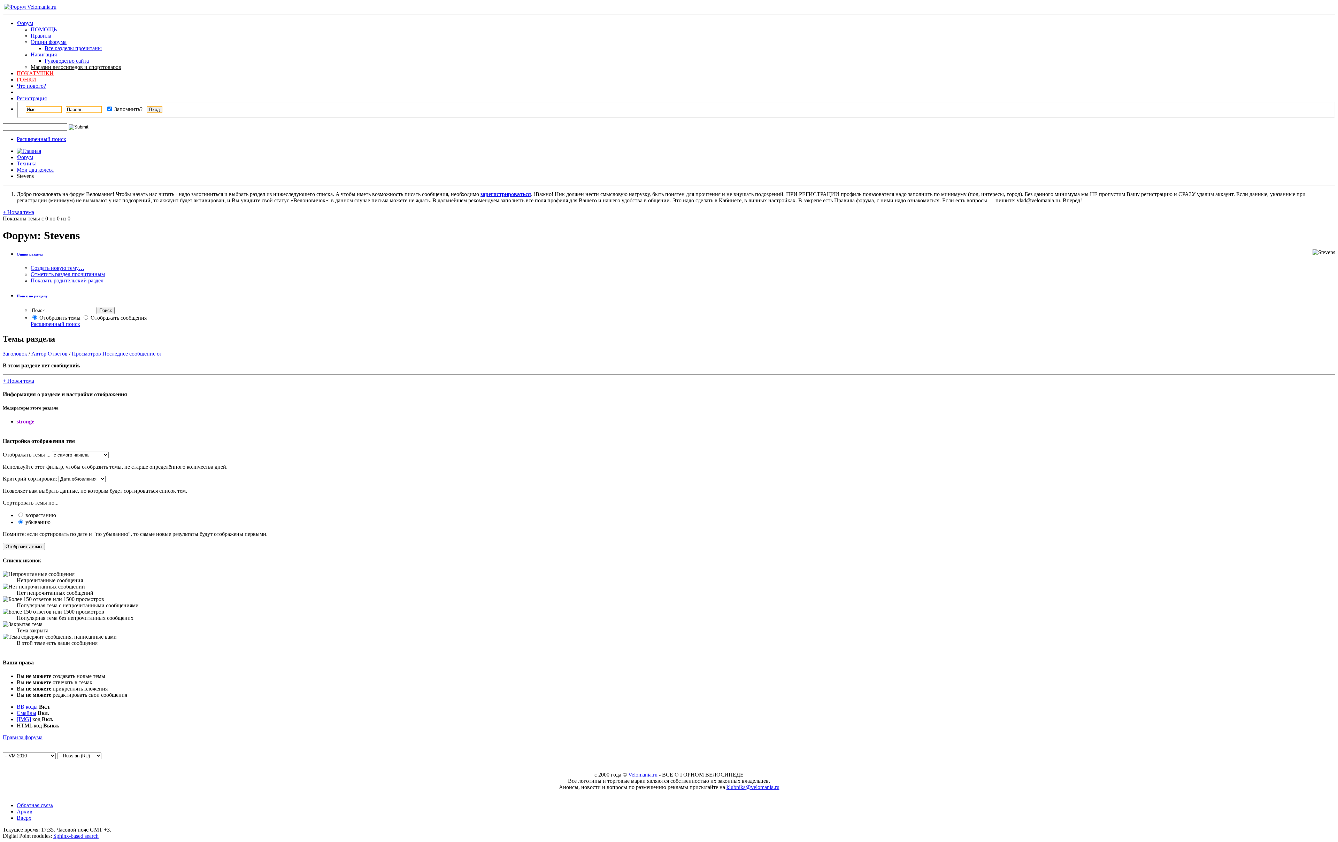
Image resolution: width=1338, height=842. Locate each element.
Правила (41, 36)
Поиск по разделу (32, 296)
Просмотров (86, 354)
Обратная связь (35, 805)
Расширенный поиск (41, 139)
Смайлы (26, 713)
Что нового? (31, 86)
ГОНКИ (26, 80)
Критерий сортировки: (30, 479)
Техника (27, 163)
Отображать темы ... (27, 455)
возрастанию (40, 515)
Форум (25, 23)
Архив (24, 811)
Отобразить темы (59, 318)
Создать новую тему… (57, 268)
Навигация (44, 54)
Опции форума (49, 42)
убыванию (37, 522)
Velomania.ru (643, 775)
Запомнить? (128, 109)
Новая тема (18, 212)
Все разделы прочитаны (73, 48)
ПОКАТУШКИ (35, 73)
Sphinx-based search (76, 836)
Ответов (58, 354)
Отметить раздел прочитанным (68, 274)
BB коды (27, 707)
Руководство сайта (67, 61)
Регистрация (32, 98)
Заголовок (15, 354)
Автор (38, 354)
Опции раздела (30, 254)
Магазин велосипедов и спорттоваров (76, 67)
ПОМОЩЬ (44, 29)
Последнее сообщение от (132, 354)
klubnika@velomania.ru (752, 787)
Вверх (24, 818)
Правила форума (23, 737)
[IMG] (24, 719)
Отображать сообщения (118, 318)
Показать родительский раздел (67, 280)
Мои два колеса (35, 170)
